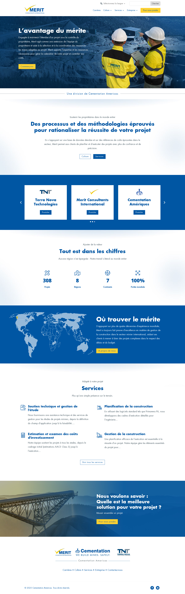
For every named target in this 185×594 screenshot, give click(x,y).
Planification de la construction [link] (128, 406)
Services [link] (118, 10)
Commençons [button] (27, 66)
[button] (85, 156)
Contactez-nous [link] (115, 570)
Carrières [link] (97, 10)
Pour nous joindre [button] (107, 521)
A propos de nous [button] (107, 350)
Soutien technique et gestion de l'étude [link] (53, 408)
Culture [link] (106, 10)
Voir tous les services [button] (92, 462)
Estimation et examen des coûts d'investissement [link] (53, 436)
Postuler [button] (45, 212)
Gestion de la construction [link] (124, 434)
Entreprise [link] (131, 10)
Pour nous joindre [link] (150, 10)
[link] (114, 4)
